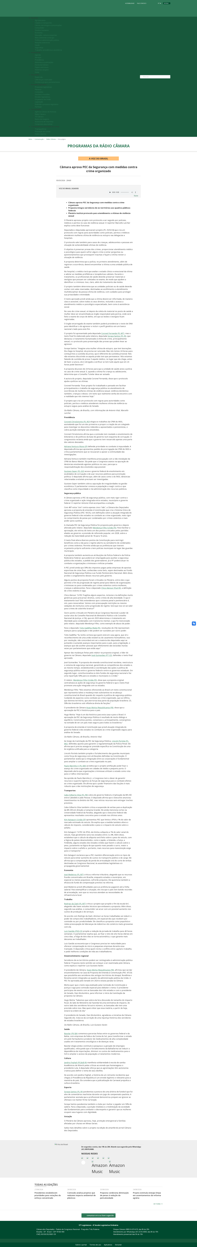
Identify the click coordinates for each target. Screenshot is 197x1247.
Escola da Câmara (41, 65)
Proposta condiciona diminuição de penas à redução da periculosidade (114, 1195)
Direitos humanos (42, 30)
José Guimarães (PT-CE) (102, 655)
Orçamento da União (43, 99)
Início (30, 139)
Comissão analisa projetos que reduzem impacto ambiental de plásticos (81, 1195)
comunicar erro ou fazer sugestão (100, 1215)
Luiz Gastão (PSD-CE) (73, 931)
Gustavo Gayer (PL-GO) (74, 471)
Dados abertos (40, 134)
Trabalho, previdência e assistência (48, 50)
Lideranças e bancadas (43, 80)
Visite (37, 72)
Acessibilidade (129, 3)
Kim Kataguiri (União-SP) (75, 819)
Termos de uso (95, 1245)
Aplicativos (108, 1245)
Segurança (39, 47)
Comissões (39, 92)
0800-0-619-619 (132, 1229)
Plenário (38, 89)
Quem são (39, 77)
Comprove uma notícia (43, 124)
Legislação (39, 102)
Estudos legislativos (42, 97)
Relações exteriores (42, 42)
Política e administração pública (47, 40)
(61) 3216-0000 (141, 1232)
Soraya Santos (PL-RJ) (117, 336)
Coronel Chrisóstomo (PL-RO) (77, 421)
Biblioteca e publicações (44, 62)
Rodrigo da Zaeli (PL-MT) (75, 903)
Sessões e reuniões (42, 94)
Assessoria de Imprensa (44, 121)
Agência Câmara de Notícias (45, 112)
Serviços (38, 57)
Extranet (118, 1245)
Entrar (166, 3)
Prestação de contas (42, 131)
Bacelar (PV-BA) (71, 1033)
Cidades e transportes (43, 23)
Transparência (40, 129)
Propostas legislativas (43, 87)
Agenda (38, 55)
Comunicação (39, 139)
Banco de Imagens (42, 119)
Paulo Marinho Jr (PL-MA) (75, 766)
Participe (38, 107)
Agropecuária (40, 20)
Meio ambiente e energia (44, 38)
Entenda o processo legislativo (46, 104)
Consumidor (39, 28)
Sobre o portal (81, 1245)
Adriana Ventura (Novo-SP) (76, 446)
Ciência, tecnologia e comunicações (48, 25)
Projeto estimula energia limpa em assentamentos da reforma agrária (147, 1195)
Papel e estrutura (41, 67)
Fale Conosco (141, 3)
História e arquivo (42, 70)
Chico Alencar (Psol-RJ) (111, 588)
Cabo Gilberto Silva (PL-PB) (76, 795)
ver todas (158, 1204)
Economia (38, 33)
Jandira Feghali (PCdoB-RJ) (75, 1062)
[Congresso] (150, 3)
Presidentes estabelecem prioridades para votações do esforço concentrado (47, 1195)
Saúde (37, 45)
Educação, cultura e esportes (46, 35)
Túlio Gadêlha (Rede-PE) (89, 628)
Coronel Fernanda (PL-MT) (112, 333)
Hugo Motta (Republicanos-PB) (99, 707)
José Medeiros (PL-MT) (74, 874)
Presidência (39, 60)
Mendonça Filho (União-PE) (104, 527)
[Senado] (154, 3)
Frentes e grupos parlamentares (47, 82)
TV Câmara (39, 117)
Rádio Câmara (40, 114)
